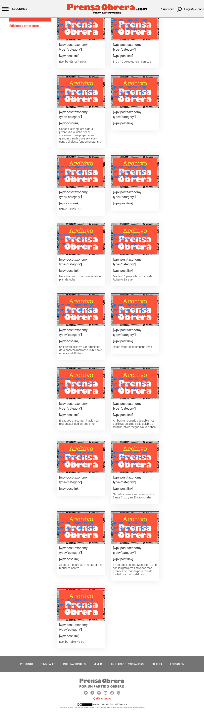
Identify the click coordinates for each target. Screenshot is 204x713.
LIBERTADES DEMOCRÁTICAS (127, 664)
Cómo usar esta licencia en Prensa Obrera (127, 707)
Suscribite (167, 9)
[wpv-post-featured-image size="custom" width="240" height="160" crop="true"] (76, 24)
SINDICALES (48, 664)
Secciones (19, 8)
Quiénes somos (102, 698)
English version (194, 9)
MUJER (98, 664)
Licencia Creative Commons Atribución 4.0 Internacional (83, 707)
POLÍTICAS (26, 664)
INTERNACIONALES (74, 664)
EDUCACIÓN (177, 664)
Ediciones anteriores (24, 26)
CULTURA (157, 664)
